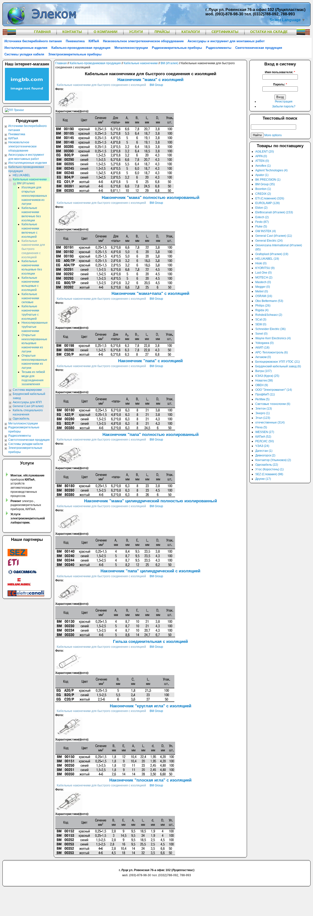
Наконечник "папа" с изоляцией (150, 361)
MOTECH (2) (263, 277)
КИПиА (94, 41)
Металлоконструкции (131, 48)
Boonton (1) (263, 189)
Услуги (136, 32)
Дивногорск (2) (265, 455)
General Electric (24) (269, 240)
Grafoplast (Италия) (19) (271, 254)
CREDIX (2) (263, 194)
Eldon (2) (261, 207)
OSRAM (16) (263, 296)
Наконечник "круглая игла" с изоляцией (150, 706)
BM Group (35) (265, 184)
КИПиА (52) (263, 436)
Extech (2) (262, 217)
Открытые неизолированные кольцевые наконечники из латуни (34, 343)
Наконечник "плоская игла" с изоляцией (150, 780)
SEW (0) (260, 324)
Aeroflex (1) (263, 165)
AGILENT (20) (264, 151)
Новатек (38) (264, 380)
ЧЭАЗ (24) (262, 446)
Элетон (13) (263, 408)
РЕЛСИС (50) (264, 441)
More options (273, 135)
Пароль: (280, 84)
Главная (42, 32)
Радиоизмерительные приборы (177, 48)
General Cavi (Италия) (28, 406)
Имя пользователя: (280, 72)
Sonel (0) (261, 333)
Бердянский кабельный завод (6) (278, 366)
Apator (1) (261, 175)
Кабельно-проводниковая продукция (81, 48)
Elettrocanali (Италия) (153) (274, 212)
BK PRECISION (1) (267, 179)
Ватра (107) (263, 371)
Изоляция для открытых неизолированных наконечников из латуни (34, 196)
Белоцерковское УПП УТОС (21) (277, 361)
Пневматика (75, 41)
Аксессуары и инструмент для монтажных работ (226, 41)
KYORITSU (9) (265, 268)
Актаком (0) (263, 357)
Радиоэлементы (218, 48)
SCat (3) (260, 319)
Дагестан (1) (263, 451)
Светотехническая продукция (258, 48)
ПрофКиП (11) (265, 394)
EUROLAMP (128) (267, 203)
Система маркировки (27, 389)
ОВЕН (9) (261, 385)
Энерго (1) (262, 413)
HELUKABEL (21, 175)
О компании (105, 32)
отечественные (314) (270, 422)
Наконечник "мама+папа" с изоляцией (150, 293)
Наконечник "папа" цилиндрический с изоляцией (150, 571)
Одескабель (21, 418)
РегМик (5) (262, 399)
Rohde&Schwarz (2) (268, 315)
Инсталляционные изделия (25, 48)
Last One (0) (263, 272)
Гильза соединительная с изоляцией (150, 641)
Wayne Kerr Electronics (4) (273, 338)
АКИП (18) (262, 347)
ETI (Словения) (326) (269, 198)
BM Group (156, 85)
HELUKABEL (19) (267, 258)
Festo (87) (262, 222)
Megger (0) (262, 286)
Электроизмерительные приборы (74, 54)
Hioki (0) (261, 263)
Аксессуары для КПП (27, 402)
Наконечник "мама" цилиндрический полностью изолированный (150, 501)
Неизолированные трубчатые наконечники (35, 327)
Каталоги (190, 32)
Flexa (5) (261, 427)
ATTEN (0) (262, 161)
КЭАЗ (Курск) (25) (267, 376)
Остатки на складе (269, 32)
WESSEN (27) (264, 432)
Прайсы (162, 32)
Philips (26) (262, 305)
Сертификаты (225, 32)
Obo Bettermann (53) (269, 301)
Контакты (72, 32)
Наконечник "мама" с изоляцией (150, 79)
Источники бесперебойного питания (33, 41)
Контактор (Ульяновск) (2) (273, 460)
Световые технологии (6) (272, 404)
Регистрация (283, 101)
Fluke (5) (261, 226)
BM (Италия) (169, 63)
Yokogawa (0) (264, 343)
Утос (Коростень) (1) (269, 469)
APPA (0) (261, 156)
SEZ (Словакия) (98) (269, 474)
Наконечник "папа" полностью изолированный (150, 434)
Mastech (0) (263, 282)
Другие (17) (263, 479)
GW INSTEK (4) (265, 231)
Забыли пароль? (283, 106)
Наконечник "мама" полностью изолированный (150, 197)
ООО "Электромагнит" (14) (273, 389)
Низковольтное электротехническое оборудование (143, 41)
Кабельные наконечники (141, 63)
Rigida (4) (261, 310)
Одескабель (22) (266, 464)
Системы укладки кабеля (24, 54)
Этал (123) (262, 418)
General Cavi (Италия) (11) (273, 235)
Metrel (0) (261, 291)
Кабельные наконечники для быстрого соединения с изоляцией (101, 85)
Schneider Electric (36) (270, 329)
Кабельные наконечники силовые (30, 298)
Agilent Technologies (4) (271, 170)
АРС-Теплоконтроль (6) (271, 352)
